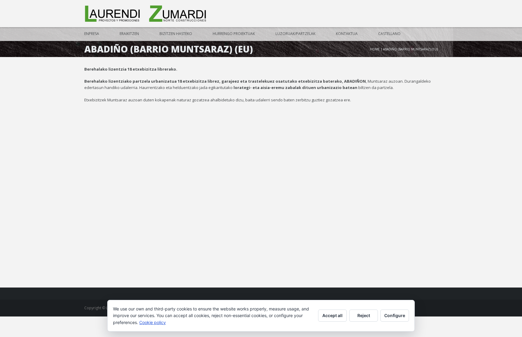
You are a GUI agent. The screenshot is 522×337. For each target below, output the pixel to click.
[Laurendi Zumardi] (146, 13)
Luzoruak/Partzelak (295, 33)
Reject (363, 315)
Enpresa (91, 33)
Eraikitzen (129, 33)
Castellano (389, 33)
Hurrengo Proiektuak (234, 33)
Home (375, 49)
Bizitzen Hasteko (176, 33)
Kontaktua (347, 33)
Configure (394, 315)
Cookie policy (152, 322)
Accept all (332, 315)
